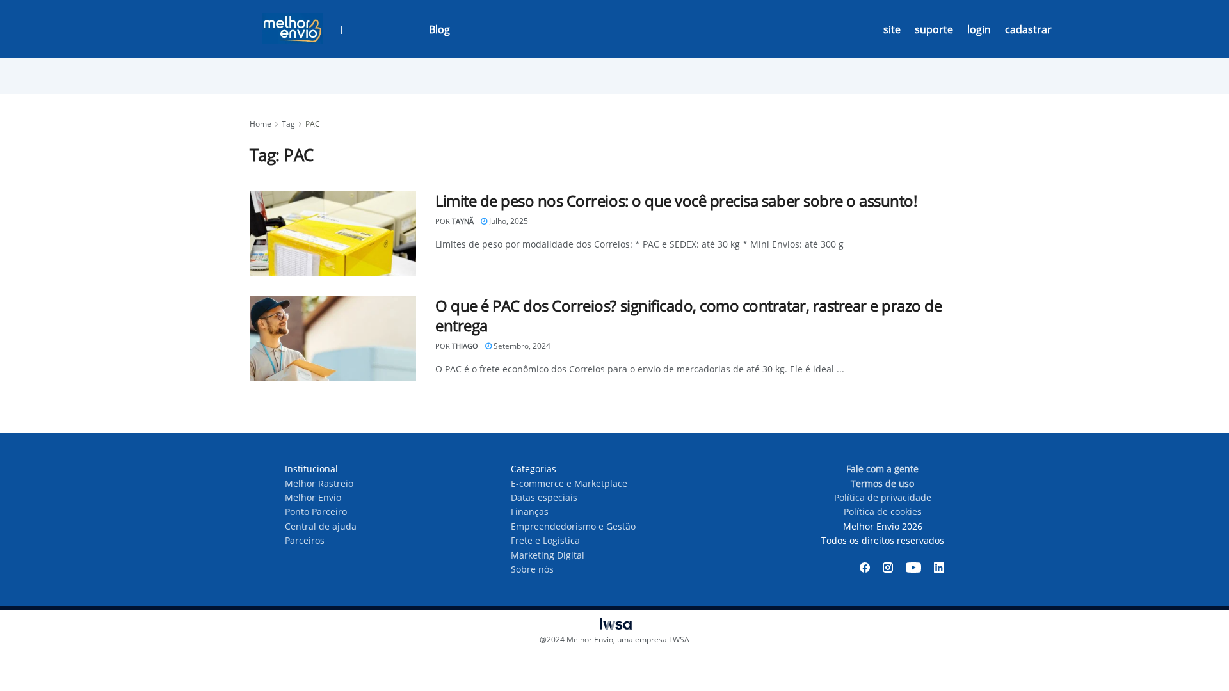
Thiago (465, 346)
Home (260, 123)
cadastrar (1028, 29)
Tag (288, 123)
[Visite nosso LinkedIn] (939, 567)
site (892, 29)
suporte (934, 29)
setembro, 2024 (521, 345)
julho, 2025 (507, 221)
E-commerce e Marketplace (569, 483)
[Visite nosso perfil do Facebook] (865, 567)
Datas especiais (544, 497)
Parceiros (305, 540)
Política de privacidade (882, 497)
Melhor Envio (313, 497)
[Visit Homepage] (292, 28)
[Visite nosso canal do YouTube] (913, 567)
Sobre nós (532, 569)
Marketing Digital (547, 555)
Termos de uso (882, 483)
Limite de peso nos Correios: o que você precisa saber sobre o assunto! (676, 200)
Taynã (463, 221)
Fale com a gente (882, 469)
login (979, 29)
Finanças (530, 511)
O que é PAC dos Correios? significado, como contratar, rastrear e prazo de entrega (688, 315)
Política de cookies (883, 511)
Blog (439, 29)
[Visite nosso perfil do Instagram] (888, 567)
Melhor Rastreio (319, 483)
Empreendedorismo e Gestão (573, 526)
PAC (312, 123)
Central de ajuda (321, 526)
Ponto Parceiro (316, 511)
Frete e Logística (545, 540)
